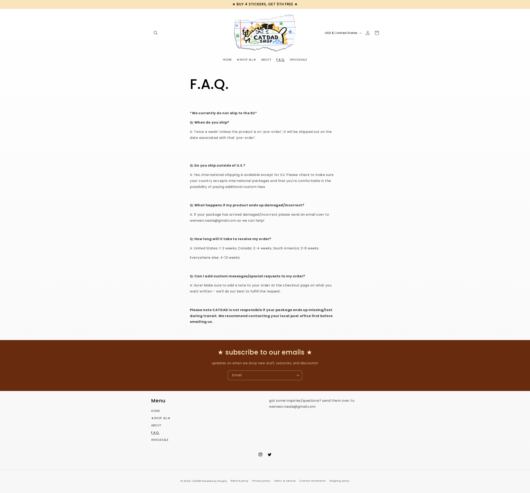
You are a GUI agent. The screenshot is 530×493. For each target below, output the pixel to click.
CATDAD (196, 481)
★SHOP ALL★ (161, 418)
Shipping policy (339, 480)
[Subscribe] (297, 375)
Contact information (312, 480)
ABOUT (156, 425)
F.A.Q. (155, 432)
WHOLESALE (159, 440)
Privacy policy (261, 480)
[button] (155, 32)
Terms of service (284, 480)
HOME (155, 411)
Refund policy (239, 480)
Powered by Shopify (214, 481)
